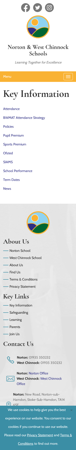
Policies (8, 127)
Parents (15, 327)
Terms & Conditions (24, 279)
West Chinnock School (26, 258)
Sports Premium (14, 144)
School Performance (17, 171)
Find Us (15, 272)
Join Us (15, 334)
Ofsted (8, 153)
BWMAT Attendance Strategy (24, 118)
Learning (16, 320)
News (7, 189)
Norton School (20, 251)
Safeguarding (19, 312)
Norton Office (38, 373)
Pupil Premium (13, 135)
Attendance (11, 109)
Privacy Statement (22, 287)
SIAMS (8, 162)
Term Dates (11, 180)
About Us (16, 265)
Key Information (21, 305)
